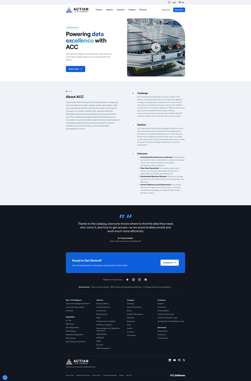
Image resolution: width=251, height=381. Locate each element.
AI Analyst (69, 311)
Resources (143, 10)
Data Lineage (70, 338)
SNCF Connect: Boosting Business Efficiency (126, 287)
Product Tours (163, 338)
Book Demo (179, 10)
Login (174, 2)
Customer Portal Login (166, 314)
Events (129, 311)
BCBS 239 (100, 338)
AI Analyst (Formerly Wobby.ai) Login (171, 321)
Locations (130, 332)
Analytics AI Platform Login (167, 318)
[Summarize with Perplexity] (139, 280)
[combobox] (181, 2)
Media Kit (130, 318)
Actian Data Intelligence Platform (78, 304)
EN (183, 2)
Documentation (163, 311)
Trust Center (131, 335)
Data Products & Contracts (75, 342)
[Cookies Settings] (5, 377)
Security (128, 375)
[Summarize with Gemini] (127, 280)
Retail (98, 318)
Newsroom (131, 321)
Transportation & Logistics (105, 321)
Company (132, 10)
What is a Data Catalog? (100, 287)
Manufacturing (101, 314)
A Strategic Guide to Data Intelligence (157, 287)
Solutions (109, 10)
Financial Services (102, 307)
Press (129, 325)
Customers (121, 10)
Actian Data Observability (75, 307)
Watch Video (74, 69)
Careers (130, 328)
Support (161, 304)
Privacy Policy (96, 375)
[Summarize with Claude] (146, 280)
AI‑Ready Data (101, 334)
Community (162, 307)
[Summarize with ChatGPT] (133, 280)
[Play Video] (156, 47)
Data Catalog (70, 331)
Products (99, 10)
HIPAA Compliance (103, 348)
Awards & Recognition (135, 314)
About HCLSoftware (134, 307)
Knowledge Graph (72, 327)
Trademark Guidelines (110, 375)
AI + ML (68, 320)
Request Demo (163, 331)
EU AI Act (99, 345)
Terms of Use (70, 375)
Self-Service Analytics (104, 325)
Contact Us (166, 10)
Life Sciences (101, 311)
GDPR (98, 341)
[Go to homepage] (77, 10)
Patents (121, 375)
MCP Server (70, 324)
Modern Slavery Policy (83, 375)
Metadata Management (74, 335)
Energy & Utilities (102, 304)
